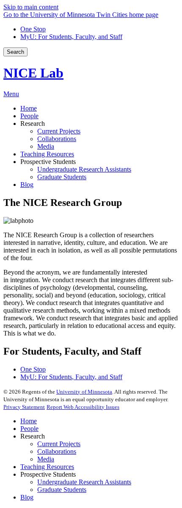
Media (45, 459)
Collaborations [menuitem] (56, 138)
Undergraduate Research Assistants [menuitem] (84, 169)
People (29, 428)
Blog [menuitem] (26, 184)
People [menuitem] (29, 115)
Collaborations (56, 451)
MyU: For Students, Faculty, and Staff (71, 36)
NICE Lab (33, 73)
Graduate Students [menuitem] (61, 176)
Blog (26, 497)
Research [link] (32, 123)
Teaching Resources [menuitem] (47, 154)
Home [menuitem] (28, 108)
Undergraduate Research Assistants (84, 482)
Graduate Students (61, 489)
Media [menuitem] (45, 146)
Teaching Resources (47, 466)
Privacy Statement (24, 407)
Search (15, 52)
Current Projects (58, 443)
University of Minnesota (84, 392)
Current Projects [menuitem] (58, 131)
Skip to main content (30, 7)
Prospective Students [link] (48, 161)
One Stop (33, 29)
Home (28, 421)
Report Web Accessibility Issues (83, 407)
